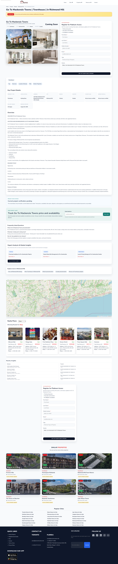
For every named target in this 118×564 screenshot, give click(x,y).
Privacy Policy (12, 545)
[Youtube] (108, 535)
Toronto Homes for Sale (27, 512)
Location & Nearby (23, 84)
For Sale (13, 454)
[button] (59, 297)
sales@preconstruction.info (38, 540)
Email (63, 51)
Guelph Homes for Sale (27, 518)
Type (63, 57)
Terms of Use (12, 543)
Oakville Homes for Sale (52, 520)
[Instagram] (104, 535)
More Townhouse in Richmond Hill (32, 271)
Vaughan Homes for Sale (78, 514)
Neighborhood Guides (13, 536)
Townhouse (11, 80)
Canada (11, 6)
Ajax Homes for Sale (77, 512)
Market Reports (12, 534)
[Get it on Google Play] (12, 558)
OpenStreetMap (104, 316)
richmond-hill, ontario (11, 474)
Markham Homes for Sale (28, 514)
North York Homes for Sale (28, 520)
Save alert (106, 214)
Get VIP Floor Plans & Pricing (86, 73)
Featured (9, 454)
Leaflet (99, 316)
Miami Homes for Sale (52, 512)
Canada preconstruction (61, 271)
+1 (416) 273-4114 (36, 545)
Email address (68, 211)
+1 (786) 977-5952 (51, 540)
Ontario (15, 6)
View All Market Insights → (14, 261)
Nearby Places (12, 321)
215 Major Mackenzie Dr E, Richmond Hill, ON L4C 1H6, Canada (20, 23)
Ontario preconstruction (48, 271)
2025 (89, 480)
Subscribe (87, 545)
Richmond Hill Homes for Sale (79, 520)
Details (63, 63)
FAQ (30, 84)
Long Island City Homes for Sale (54, 516)
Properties (79, 2)
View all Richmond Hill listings (15, 271)
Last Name (64, 40)
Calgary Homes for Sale (27, 525)
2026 (54, 454)
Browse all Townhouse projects (76, 271)
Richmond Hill (21, 6)
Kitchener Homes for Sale (78, 518)
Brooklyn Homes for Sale (27, 516)
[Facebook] (93, 535)
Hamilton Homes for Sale (53, 518)
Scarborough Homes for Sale (28, 523)
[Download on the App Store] (12, 555)
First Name (64, 34)
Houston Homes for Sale (78, 525)
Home (65, 2)
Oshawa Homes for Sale (78, 523)
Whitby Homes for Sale (52, 523)
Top (9, 84)
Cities (70, 2)
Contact (95, 2)
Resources (88, 2)
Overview (14, 84)
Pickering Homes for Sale (53, 514)
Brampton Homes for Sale (78, 516)
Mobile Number (65, 46)
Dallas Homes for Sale (52, 525)
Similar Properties (37, 84)
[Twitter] (97, 535)
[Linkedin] (100, 535)
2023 (18, 454)
